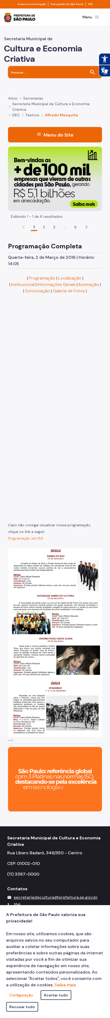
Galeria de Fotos (69, 291)
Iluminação (88, 284)
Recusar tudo (22, 1006)
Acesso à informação (32, 4)
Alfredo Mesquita (61, 115)
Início (13, 98)
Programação (42, 278)
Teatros (32, 115)
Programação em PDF (26, 538)
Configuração (21, 995)
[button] (86, 227)
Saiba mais (65, 985)
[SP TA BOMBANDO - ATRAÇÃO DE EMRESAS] (55, 178)
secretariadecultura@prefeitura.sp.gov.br (56, 897)
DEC (16, 115)
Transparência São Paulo (66, 4)
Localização (69, 278)
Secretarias (33, 98)
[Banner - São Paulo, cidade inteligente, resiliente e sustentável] (55, 779)
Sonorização (37, 291)
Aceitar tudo (56, 995)
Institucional (22, 284)
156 (90, 4)
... (65, 227)
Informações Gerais (56, 284)
